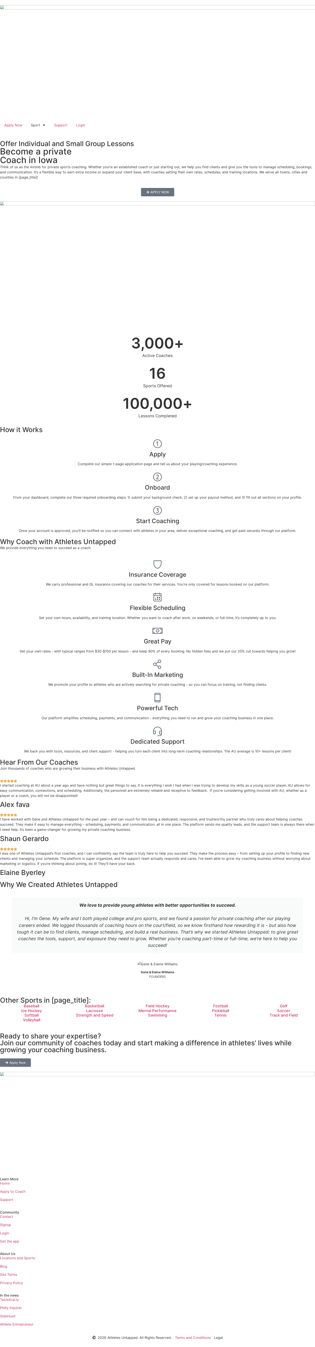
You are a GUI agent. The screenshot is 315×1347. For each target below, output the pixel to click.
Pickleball (220, 1010)
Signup (5, 1225)
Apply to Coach (13, 1191)
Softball (31, 1015)
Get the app (9, 1241)
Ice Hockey (31, 1010)
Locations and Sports (17, 1258)
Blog (3, 1266)
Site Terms (8, 1274)
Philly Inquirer (11, 1308)
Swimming (157, 1015)
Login (80, 125)
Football (220, 1006)
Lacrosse (94, 1010)
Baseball (31, 1006)
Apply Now (13, 125)
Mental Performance (157, 1010)
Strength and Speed (94, 1015)
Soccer (283, 1010)
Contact (6, 1216)
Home (5, 1183)
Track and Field (284, 1015)
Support (61, 125)
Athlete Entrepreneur (16, 1324)
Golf (283, 1006)
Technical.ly (9, 1299)
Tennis (220, 1015)
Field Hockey (158, 1006)
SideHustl (7, 1316)
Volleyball (31, 1020)
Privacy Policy (11, 1283)
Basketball (94, 1006)
